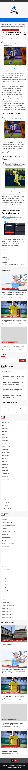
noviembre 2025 (6, 446)
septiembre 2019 (6, 508)
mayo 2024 (5, 500)
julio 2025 (4, 458)
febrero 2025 (5, 473)
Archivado (4, 528)
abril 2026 (4, 431)
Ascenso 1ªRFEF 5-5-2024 (9, 531)
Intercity (4, 578)
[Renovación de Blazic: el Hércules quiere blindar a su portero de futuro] (14, 739)
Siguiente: (14, 263)
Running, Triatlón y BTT (8, 605)
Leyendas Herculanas (7, 584)
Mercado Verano (6, 590)
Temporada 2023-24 (7, 608)
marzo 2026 (5, 434)
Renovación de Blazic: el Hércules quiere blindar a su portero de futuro (12, 396)
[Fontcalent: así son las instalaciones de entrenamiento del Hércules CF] (14, 335)
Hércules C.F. (5, 30)
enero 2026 (5, 440)
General (4, 567)
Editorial (4, 549)
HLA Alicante (5, 573)
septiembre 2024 (6, 488)
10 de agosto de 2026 (16, 349)
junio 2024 (5, 497)
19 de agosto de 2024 (16, 38)
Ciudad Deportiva (6, 342)
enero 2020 (5, 506)
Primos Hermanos (6, 371)
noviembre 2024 (6, 482)
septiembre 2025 (6, 452)
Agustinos (4, 519)
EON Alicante (5, 558)
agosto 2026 (5, 422)
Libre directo (5, 587)
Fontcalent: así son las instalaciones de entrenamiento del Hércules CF (12, 390)
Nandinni (5, 646)
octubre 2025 (5, 449)
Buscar (3, 355)
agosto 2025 (5, 455)
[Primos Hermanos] (14, 633)
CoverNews (10, 767)
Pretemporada (5, 602)
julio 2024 (4, 494)
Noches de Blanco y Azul (8, 593)
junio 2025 (5, 461)
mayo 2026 (5, 428)
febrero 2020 (5, 503)
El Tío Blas (4, 552)
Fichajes (4, 564)
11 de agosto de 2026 (16, 323)
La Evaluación (5, 581)
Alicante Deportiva (7, 522)
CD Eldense (5, 534)
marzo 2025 (5, 470)
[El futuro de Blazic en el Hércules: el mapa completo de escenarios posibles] (14, 309)
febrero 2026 (5, 437)
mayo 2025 (5, 464)
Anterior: (6, 258)
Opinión (4, 596)
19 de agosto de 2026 (13, 646)
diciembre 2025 (6, 443)
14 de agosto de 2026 (16, 297)
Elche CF (4, 555)
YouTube (15, 0)
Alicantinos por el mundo (8, 525)
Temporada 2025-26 (7, 614)
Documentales (5, 546)
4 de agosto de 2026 (16, 753)
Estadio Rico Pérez (7, 561)
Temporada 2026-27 (14, 288)
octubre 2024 (5, 485)
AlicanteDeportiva (7, 38)
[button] (2, 19)
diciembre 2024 (6, 479)
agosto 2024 (5, 491)
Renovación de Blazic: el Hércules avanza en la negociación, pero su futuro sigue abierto (14, 294)
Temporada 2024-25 (14, 30)
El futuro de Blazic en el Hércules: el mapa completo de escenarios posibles (12, 383)
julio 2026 (4, 425)
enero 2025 (5, 476)
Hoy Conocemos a (6, 575)
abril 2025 (4, 467)
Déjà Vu (4, 540)
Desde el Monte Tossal (8, 543)
